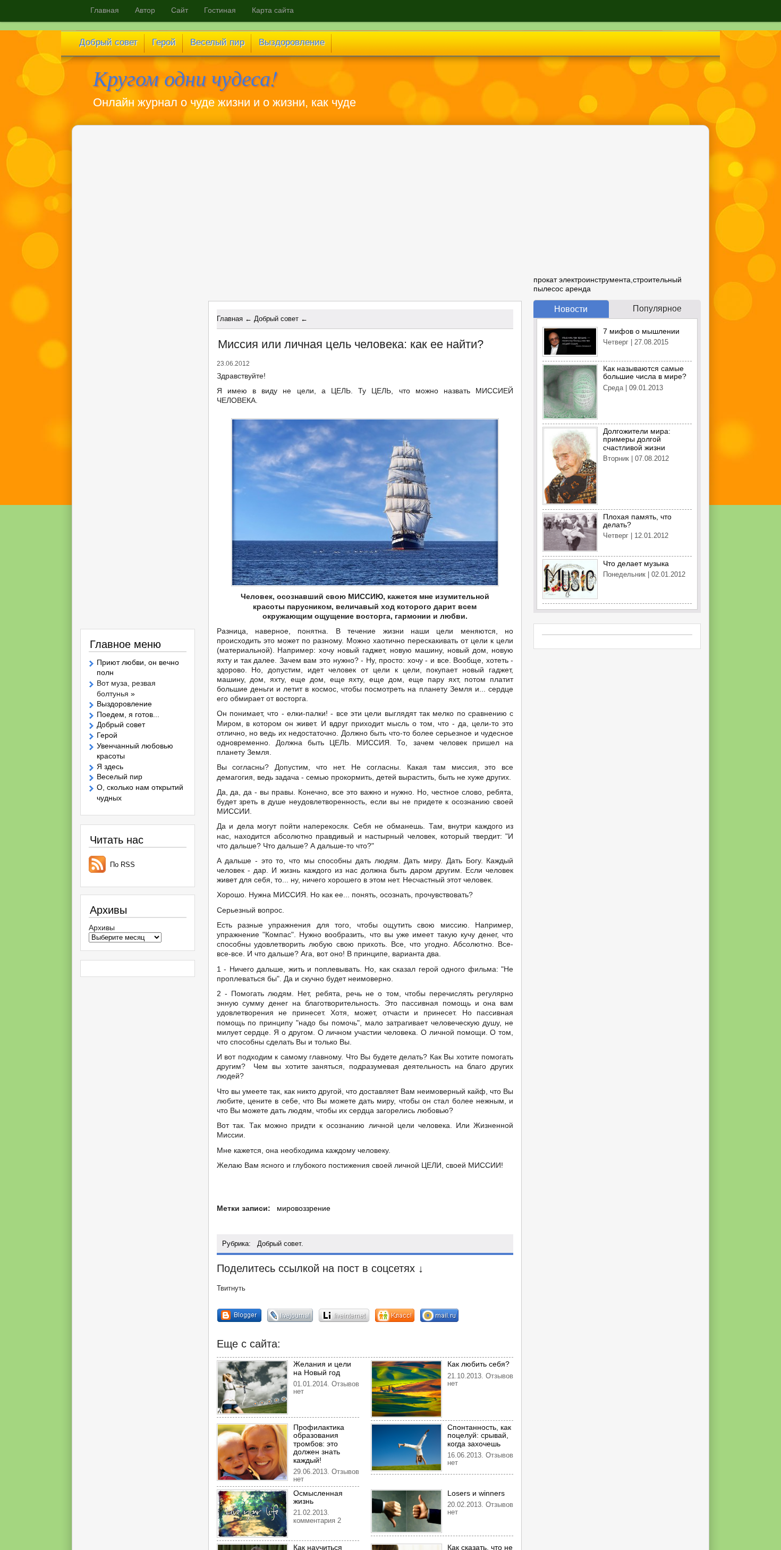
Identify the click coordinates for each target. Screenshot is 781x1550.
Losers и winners (476, 1493)
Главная (104, 10)
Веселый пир (119, 776)
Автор (145, 10)
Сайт (179, 10)
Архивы (102, 927)
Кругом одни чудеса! (185, 77)
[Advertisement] (300, 217)
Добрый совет (279, 1244)
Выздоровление (124, 704)
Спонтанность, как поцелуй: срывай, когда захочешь (479, 1435)
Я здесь (110, 766)
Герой (107, 735)
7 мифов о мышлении (641, 331)
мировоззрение (303, 1208)
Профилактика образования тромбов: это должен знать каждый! (318, 1443)
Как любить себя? (478, 1364)
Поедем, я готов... (128, 714)
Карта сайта (273, 10)
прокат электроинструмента (582, 279)
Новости (571, 309)
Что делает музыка (636, 563)
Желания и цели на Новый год (322, 1368)
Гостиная (220, 10)
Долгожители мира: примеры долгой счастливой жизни (636, 439)
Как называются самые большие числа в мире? (644, 372)
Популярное (657, 308)
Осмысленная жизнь (318, 1497)
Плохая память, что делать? (637, 520)
